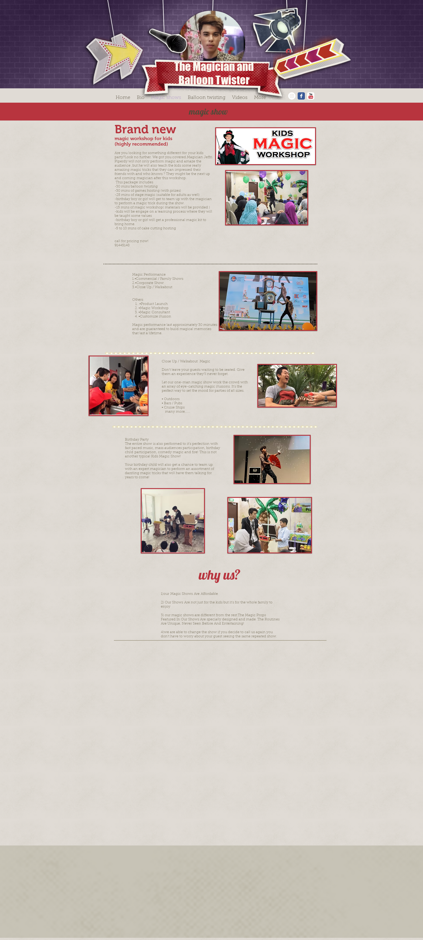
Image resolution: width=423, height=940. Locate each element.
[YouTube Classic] (310, 96)
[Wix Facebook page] (301, 96)
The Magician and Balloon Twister (214, 73)
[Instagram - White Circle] (291, 96)
